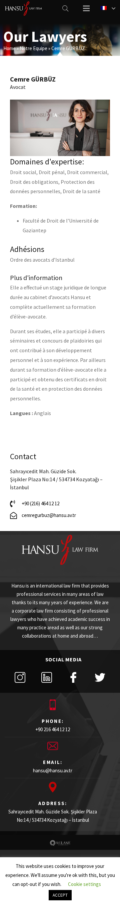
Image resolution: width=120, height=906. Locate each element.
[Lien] (23, 8)
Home (9, 48)
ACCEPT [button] (60, 895)
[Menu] (86, 8)
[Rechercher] (65, 8)
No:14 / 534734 (31, 820)
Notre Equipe (33, 48)
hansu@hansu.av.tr (52, 770)
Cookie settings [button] (84, 884)
